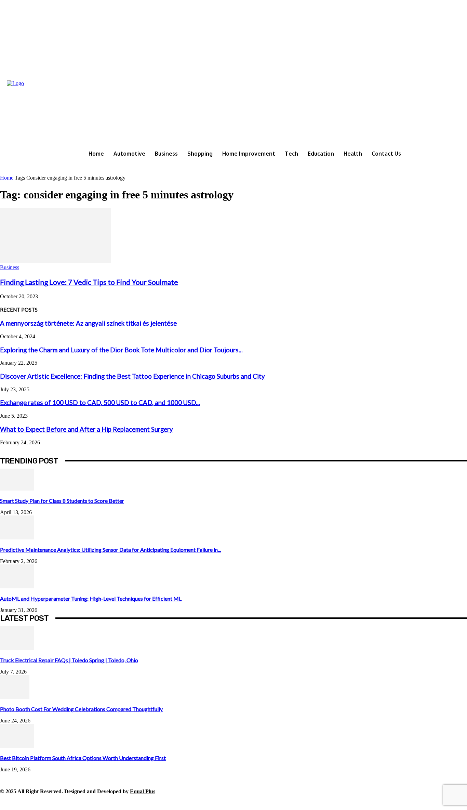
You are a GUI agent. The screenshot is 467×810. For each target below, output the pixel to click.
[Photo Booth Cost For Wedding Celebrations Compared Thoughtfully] (14, 697)
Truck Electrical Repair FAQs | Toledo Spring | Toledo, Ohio (69, 660)
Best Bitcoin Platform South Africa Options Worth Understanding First (83, 758)
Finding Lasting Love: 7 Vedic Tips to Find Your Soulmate (89, 282)
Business (9, 267)
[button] (460, 168)
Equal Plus (142, 791)
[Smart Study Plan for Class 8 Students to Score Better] (17, 489)
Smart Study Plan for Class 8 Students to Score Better (62, 500)
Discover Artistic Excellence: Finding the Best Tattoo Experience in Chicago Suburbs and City (132, 376)
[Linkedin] (37, 802)
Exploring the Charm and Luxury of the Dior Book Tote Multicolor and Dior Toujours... (121, 350)
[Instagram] (21, 802)
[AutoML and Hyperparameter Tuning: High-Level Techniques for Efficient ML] (17, 586)
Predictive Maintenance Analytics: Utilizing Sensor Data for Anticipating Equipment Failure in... (110, 549)
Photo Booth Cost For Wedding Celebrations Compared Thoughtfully (81, 709)
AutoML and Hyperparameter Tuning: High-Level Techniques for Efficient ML (91, 598)
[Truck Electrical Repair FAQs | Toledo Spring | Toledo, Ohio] (17, 648)
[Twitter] (68, 802)
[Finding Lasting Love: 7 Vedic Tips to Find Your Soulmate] (55, 261)
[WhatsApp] (83, 802)
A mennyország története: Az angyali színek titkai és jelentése (88, 323)
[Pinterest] (52, 802)
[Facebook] (6, 802)
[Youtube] (98, 802)
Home (6, 178)
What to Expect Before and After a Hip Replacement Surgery (86, 429)
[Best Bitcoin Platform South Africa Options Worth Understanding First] (17, 746)
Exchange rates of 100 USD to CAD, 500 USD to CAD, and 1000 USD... (100, 402)
